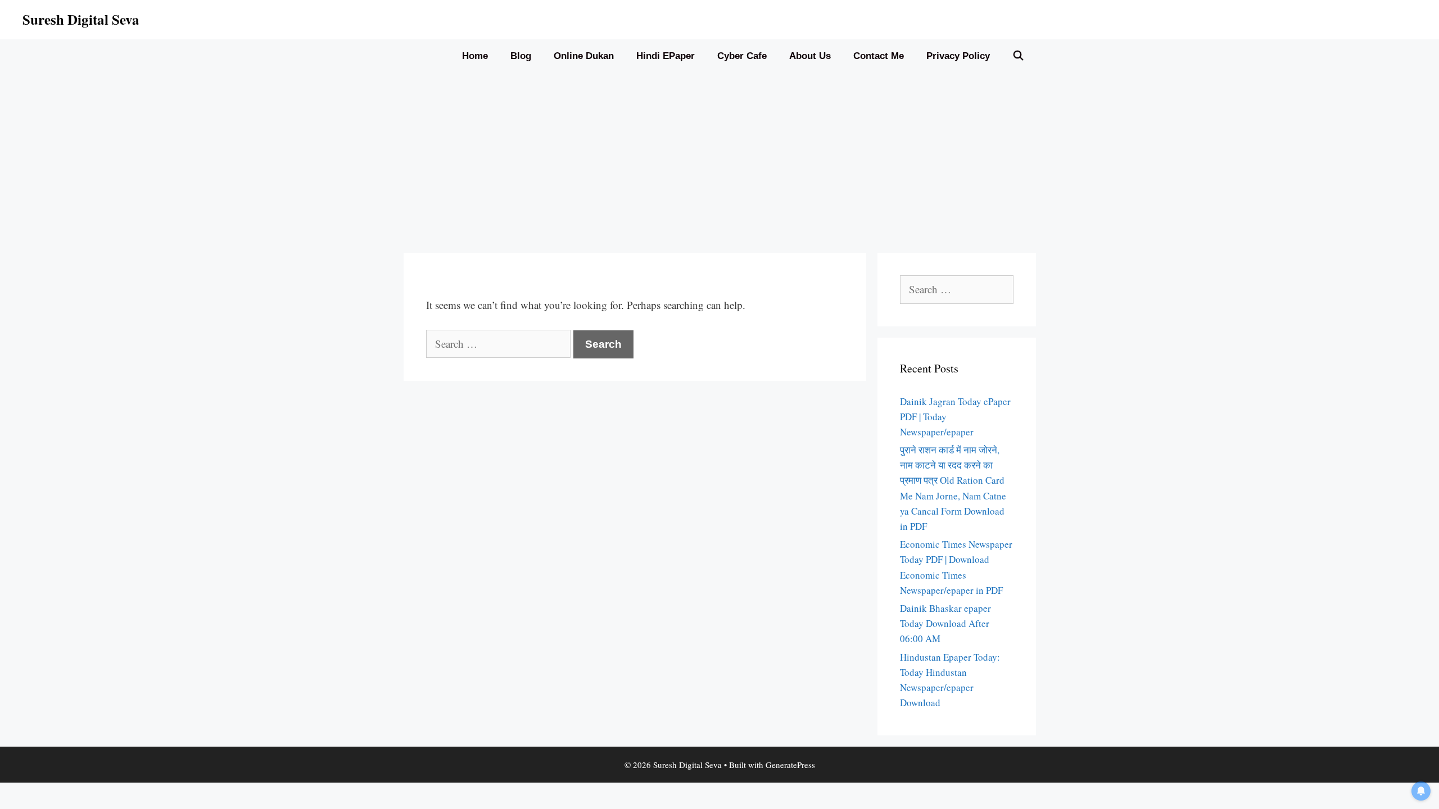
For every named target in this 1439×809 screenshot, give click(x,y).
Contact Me (878, 56)
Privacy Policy (958, 56)
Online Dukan (584, 56)
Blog (520, 56)
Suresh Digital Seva (80, 19)
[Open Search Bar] (1018, 56)
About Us (810, 56)
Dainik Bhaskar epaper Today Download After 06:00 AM (945, 623)
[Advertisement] (719, 157)
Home (475, 56)
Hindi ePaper (665, 56)
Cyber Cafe (742, 56)
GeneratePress (790, 764)
